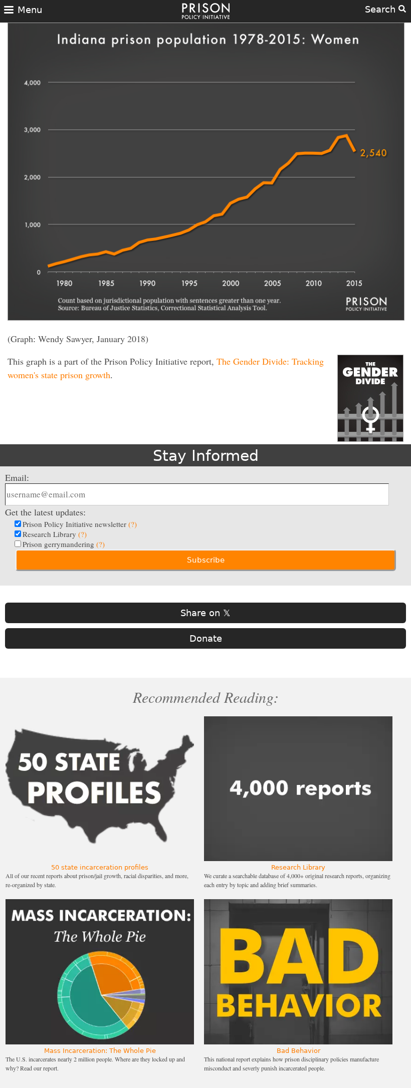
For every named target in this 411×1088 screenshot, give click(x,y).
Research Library (55, 534)
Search (381, 9)
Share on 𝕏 (205, 613)
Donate (205, 638)
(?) (132, 524)
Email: (17, 477)
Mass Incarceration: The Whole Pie (100, 1050)
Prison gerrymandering (64, 544)
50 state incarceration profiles (99, 867)
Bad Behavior (298, 1050)
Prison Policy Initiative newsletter (80, 524)
